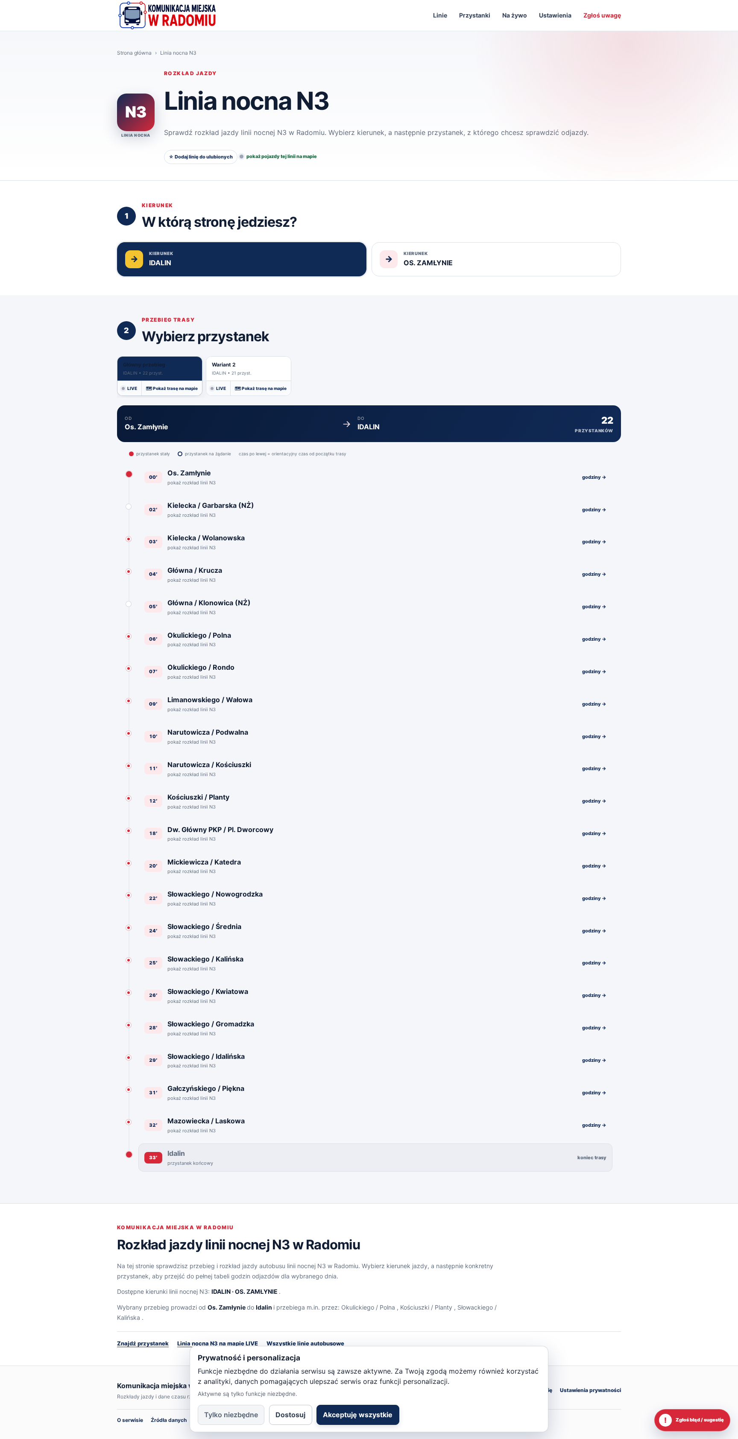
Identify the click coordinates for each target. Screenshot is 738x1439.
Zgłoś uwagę (602, 15)
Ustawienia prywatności (590, 1390)
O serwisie (130, 1420)
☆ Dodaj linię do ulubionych (201, 157)
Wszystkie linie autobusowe (305, 1343)
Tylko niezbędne (231, 1414)
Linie (440, 15)
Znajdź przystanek (143, 1343)
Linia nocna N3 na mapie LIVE (217, 1343)
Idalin (264, 1307)
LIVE (132, 388)
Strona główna (134, 53)
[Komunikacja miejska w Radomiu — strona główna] (167, 15)
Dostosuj (290, 1414)
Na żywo (514, 15)
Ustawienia (555, 15)
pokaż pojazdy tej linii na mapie (281, 156)
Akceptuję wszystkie (357, 1414)
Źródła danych (169, 1420)
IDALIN (221, 1291)
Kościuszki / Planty (426, 1307)
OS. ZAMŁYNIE (256, 1291)
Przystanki (474, 15)
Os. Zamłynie (227, 1307)
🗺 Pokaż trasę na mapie (172, 388)
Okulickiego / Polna (368, 1307)
